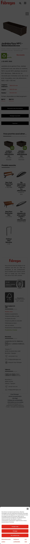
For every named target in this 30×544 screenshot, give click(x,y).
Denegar (15, 531)
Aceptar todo (15, 526)
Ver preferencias (15, 535)
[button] (27, 509)
